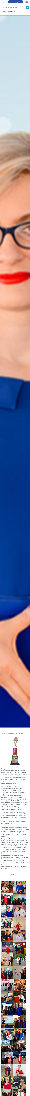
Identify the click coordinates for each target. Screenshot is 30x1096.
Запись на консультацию (16, 2)
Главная (3, 733)
